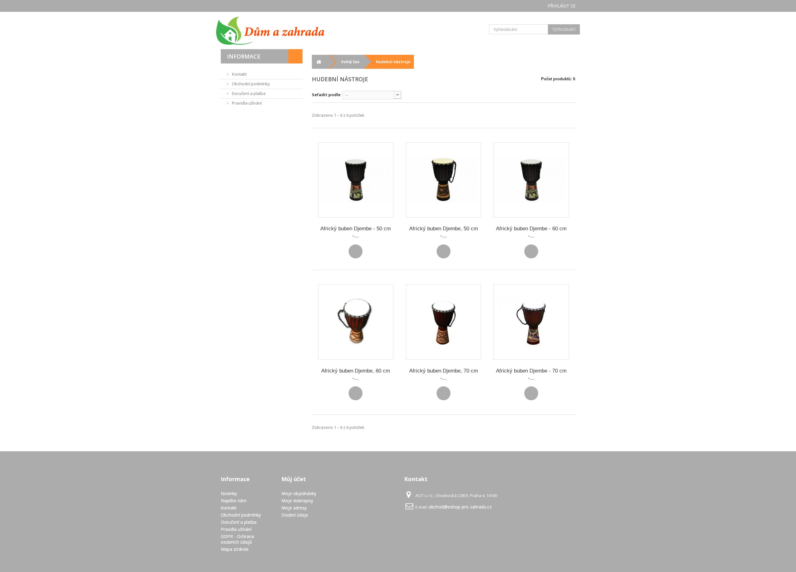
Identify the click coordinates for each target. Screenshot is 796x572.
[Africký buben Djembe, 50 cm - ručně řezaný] (443, 179)
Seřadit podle (326, 94)
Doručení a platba (248, 93)
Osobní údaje (294, 515)
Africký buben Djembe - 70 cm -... (531, 374)
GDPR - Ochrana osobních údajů (237, 539)
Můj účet (293, 479)
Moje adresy (294, 508)
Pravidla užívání (246, 103)
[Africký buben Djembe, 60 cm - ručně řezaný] (355, 321)
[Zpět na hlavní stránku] (319, 62)
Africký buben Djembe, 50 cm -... (443, 232)
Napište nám (234, 501)
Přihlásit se (562, 6)
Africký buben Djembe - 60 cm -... (531, 232)
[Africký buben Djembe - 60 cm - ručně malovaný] (531, 179)
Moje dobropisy (297, 501)
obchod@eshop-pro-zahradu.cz (460, 507)
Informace (244, 56)
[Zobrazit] (356, 251)
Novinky (229, 493)
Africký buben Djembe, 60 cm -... (355, 374)
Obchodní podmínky (250, 84)
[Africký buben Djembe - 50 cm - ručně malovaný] (355, 179)
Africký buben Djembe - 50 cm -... (355, 232)
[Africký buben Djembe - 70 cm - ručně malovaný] (531, 321)
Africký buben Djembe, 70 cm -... (443, 374)
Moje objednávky (298, 493)
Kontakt (239, 74)
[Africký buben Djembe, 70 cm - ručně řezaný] (443, 321)
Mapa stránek (234, 549)
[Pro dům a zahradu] (276, 30)
